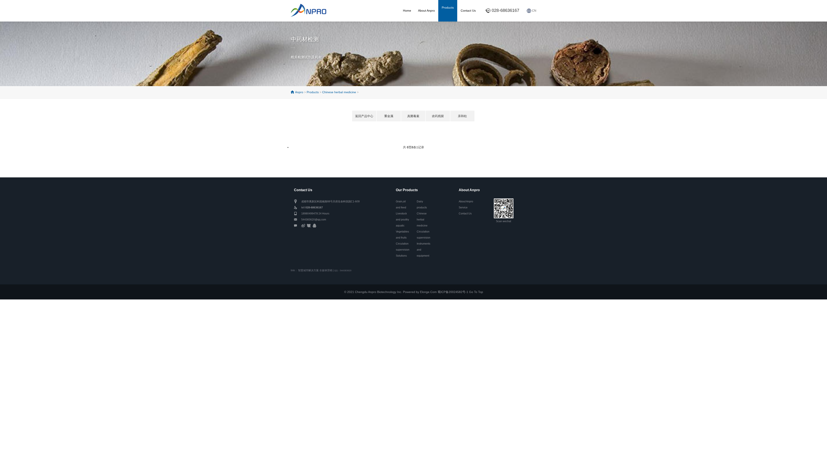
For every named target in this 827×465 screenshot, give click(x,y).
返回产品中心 (364, 116)
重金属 (388, 116)
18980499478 (309, 213)
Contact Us (468, 10)
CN (533, 10)
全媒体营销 (325, 270)
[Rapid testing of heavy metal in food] (312, 9)
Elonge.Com (428, 292)
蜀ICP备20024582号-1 (453, 292)
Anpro (299, 92)
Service (463, 207)
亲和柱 (462, 116)
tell (312, 207)
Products (448, 7)
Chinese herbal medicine (339, 92)
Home (407, 10)
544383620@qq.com (313, 219)
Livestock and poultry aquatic (402, 219)
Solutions (401, 255)
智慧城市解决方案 (308, 270)
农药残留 (438, 116)
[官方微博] (303, 225)
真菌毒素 (413, 116)
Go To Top (476, 292)
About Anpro (426, 10)
